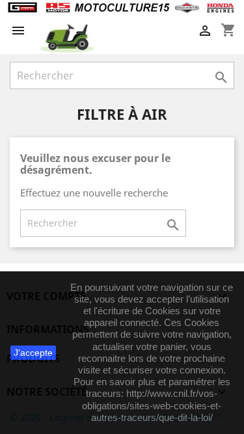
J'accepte (33, 352)
